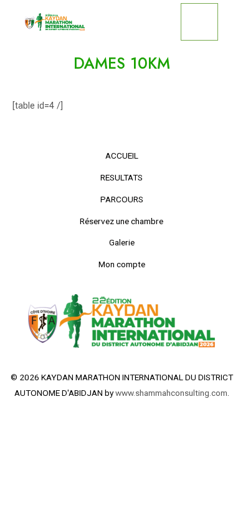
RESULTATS (121, 177)
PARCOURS (121, 199)
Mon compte (121, 264)
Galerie (122, 242)
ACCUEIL (121, 155)
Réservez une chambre (121, 221)
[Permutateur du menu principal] (199, 22)
